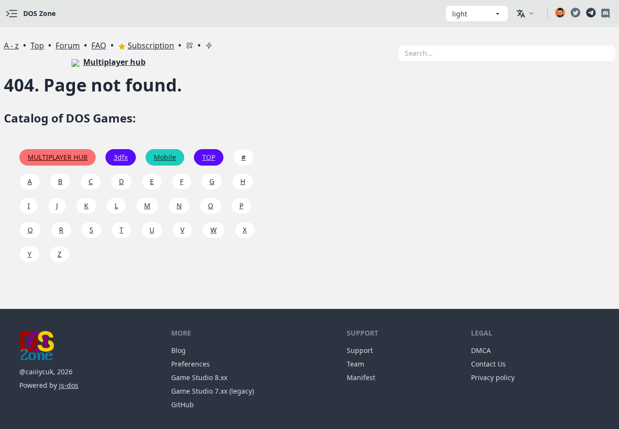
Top (37, 45)
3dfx (121, 157)
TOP (208, 157)
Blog (178, 350)
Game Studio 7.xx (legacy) (212, 391)
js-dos (68, 385)
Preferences (190, 363)
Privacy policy (493, 377)
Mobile (165, 157)
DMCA (481, 350)
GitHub (182, 404)
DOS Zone (39, 13)
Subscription (151, 45)
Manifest (361, 377)
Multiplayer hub (114, 62)
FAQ (98, 45)
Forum (68, 45)
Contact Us (488, 363)
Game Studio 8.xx (199, 377)
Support (360, 350)
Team (355, 363)
